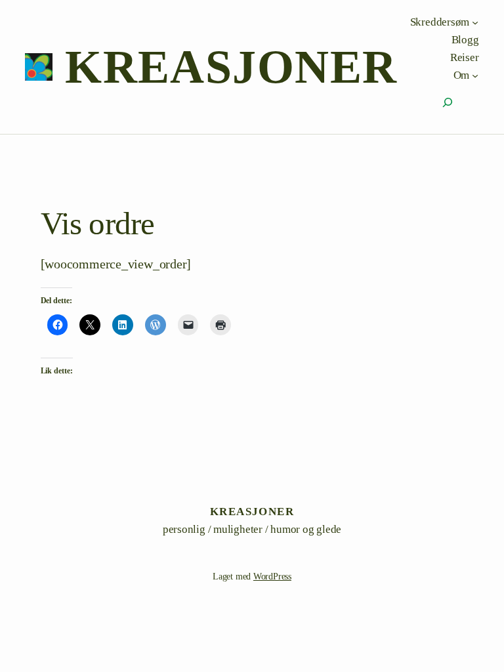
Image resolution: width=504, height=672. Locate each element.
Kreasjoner (231, 67)
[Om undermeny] (475, 75)
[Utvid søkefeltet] (447, 102)
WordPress (272, 576)
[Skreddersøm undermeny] (475, 21)
